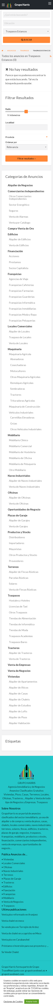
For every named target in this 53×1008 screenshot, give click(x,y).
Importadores (16, 543)
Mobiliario (8, 897)
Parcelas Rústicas (18, 577)
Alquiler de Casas (18, 693)
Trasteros (8, 882)
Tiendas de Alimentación (22, 618)
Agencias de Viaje (18, 279)
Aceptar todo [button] (31, 1001)
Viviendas (8, 859)
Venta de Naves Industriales (24, 486)
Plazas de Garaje (12, 878)
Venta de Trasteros (19, 658)
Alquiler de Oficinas (19, 497)
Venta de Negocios (13, 901)
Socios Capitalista (18, 268)
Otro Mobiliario (17, 469)
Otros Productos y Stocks (23, 555)
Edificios (7, 886)
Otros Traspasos (18, 612)
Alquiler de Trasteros (20, 652)
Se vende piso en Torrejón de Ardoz (20, 927)
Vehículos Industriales (21, 412)
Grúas (13, 423)
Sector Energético (19, 204)
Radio (8, 109)
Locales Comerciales (14, 863)
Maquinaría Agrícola (20, 354)
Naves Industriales (13, 871)
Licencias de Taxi (18, 606)
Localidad (9, 122)
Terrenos (8, 874)
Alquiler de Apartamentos (23, 681)
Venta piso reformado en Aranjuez (20, 914)
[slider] (26, 111)
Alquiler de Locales (19, 331)
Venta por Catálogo (19, 222)
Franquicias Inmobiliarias (22, 308)
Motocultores (18, 371)
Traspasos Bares (18, 642)
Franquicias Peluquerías (22, 320)
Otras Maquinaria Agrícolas (25, 376)
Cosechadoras (18, 365)
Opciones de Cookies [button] (13, 1001)
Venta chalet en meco (13, 920)
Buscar (27, 39)
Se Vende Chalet (10, 952)
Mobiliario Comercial (20, 446)
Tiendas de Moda (18, 630)
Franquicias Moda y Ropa (22, 314)
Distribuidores (17, 537)
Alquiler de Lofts (18, 711)
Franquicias (9, 894)
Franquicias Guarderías (21, 296)
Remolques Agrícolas (21, 382)
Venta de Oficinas (18, 503)
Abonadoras (17, 359)
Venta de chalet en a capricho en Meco (21, 933)
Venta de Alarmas (18, 216)
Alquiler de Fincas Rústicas (23, 571)
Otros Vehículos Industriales (25, 429)
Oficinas (7, 867)
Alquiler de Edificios (20, 239)
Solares (13, 583)
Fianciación (9, 890)
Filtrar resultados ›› (26, 158)
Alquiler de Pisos (18, 717)
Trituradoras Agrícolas (22, 400)
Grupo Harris (22, 4)
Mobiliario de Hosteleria (22, 452)
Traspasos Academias (21, 636)
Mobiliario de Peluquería (22, 464)
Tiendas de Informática (21, 624)
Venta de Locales (18, 343)
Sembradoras (17, 388)
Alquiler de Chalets (19, 699)
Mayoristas (15, 549)
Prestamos (15, 262)
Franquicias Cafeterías (21, 284)
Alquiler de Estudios (20, 705)
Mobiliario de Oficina (20, 458)
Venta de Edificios (19, 245)
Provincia (9, 137)
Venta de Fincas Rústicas (22, 589)
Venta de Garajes (18, 526)
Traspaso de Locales (20, 337)
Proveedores (16, 560)
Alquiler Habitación (19, 723)
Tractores (15, 394)
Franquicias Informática (22, 302)
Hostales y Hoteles (19, 600)
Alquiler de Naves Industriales (25, 480)
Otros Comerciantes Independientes (20, 197)
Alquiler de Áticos (18, 687)
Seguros (13, 210)
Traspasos (9, 905)
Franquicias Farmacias (21, 290)
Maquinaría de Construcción (24, 406)
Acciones (14, 256)
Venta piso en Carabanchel (15, 939)
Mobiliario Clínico (18, 440)
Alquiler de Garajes (19, 520)
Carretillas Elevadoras (22, 417)
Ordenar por (11, 142)
